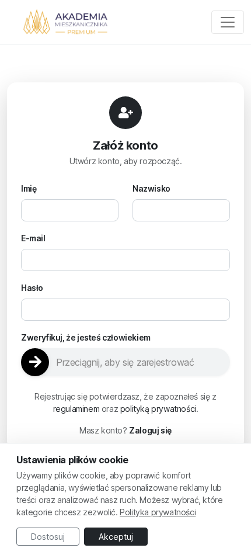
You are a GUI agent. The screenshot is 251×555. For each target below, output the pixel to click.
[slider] (125, 362)
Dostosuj (48, 537)
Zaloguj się (150, 430)
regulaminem (76, 409)
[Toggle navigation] (227, 22)
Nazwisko (151, 188)
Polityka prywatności (158, 512)
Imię (28, 188)
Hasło (32, 288)
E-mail (33, 238)
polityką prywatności (158, 409)
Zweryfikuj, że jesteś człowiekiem (86, 337)
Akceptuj (116, 537)
